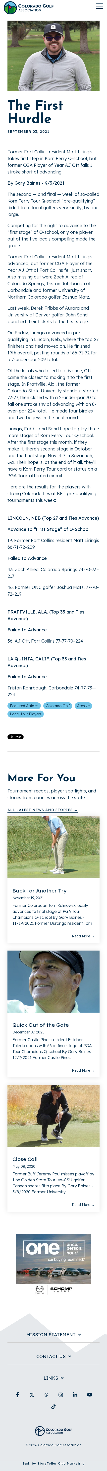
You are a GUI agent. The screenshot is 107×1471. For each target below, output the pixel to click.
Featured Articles (24, 706)
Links (51, 1378)
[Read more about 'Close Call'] (53, 1116)
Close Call (25, 1159)
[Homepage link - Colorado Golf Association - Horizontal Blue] (53, 1433)
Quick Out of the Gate (40, 1025)
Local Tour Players (25, 714)
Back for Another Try (39, 890)
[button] (99, 5)
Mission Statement (51, 1334)
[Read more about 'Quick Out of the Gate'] (53, 982)
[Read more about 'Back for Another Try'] (53, 847)
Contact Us (51, 1356)
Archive (83, 706)
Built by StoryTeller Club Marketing (54, 1463)
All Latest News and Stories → (42, 810)
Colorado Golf (58, 706)
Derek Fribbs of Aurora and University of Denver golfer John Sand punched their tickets (48, 314)
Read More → (83, 936)
